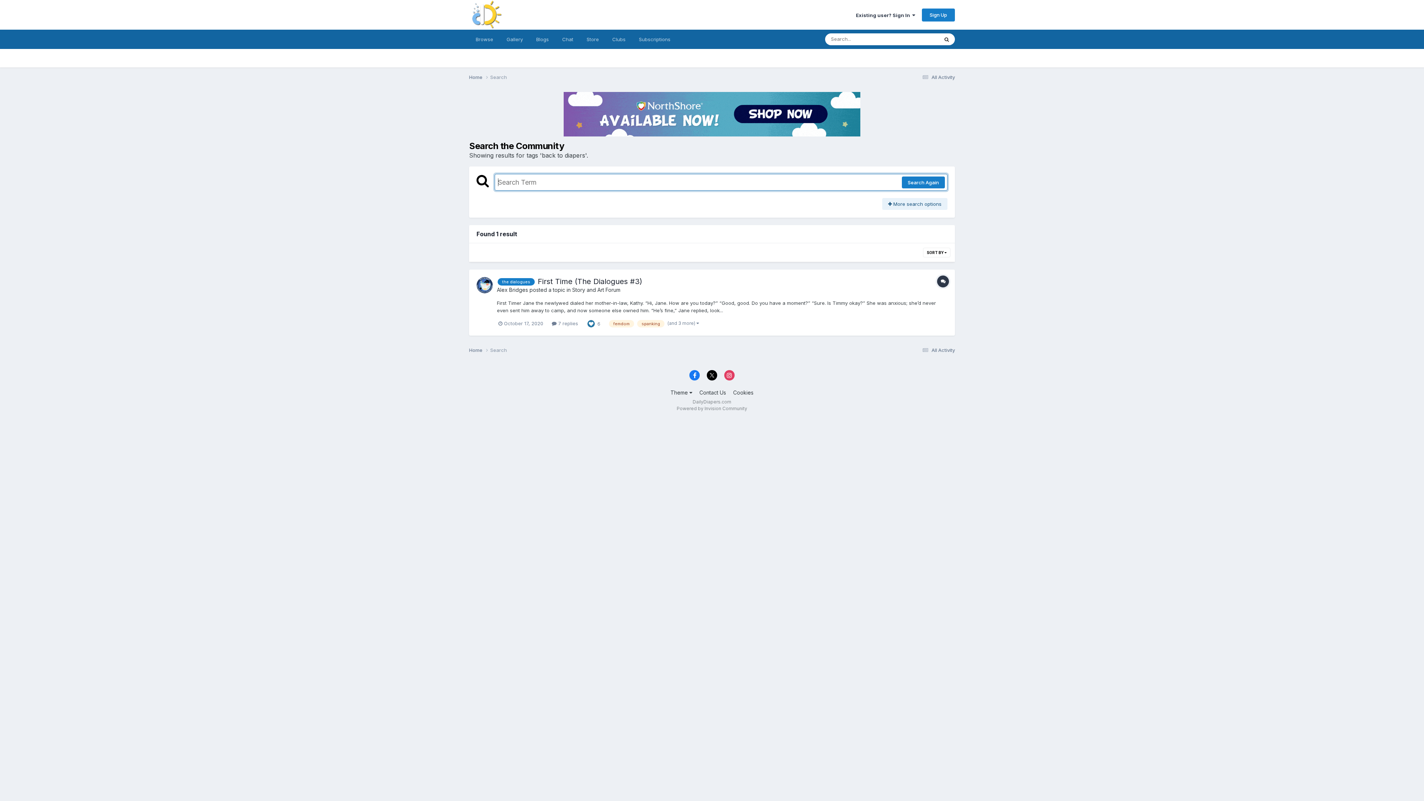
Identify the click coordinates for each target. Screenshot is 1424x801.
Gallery (515, 39)
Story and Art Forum (596, 290)
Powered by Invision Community (712, 408)
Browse (484, 39)
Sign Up (938, 15)
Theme (679, 392)
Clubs (619, 39)
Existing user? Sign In (884, 15)
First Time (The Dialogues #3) (590, 281)
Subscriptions (654, 39)
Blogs (542, 39)
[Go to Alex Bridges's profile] (485, 285)
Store (593, 39)
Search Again (923, 182)
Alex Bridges (512, 290)
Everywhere (916, 39)
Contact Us (712, 392)
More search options (917, 204)
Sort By (936, 252)
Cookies (743, 392)
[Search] (947, 39)
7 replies (567, 323)
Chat (567, 39)
